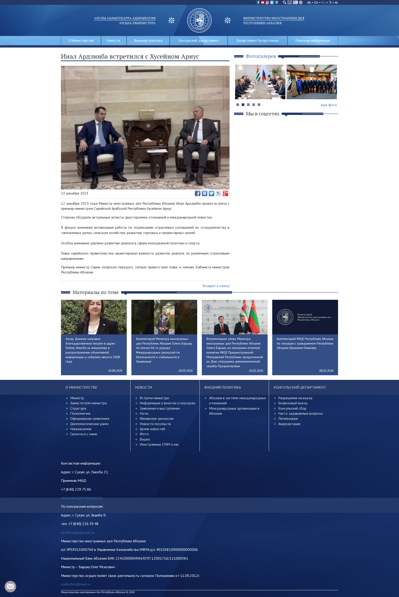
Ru (323, 2)
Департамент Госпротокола (257, 40)
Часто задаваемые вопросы (300, 413)
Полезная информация (313, 40)
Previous (240, 90)
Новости (113, 40)
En (316, 2)
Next (332, 90)
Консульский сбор (292, 408)
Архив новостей (152, 428)
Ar (336, 2)
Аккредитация (289, 423)
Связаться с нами (83, 434)
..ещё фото (328, 104)
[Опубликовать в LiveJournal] (218, 193)
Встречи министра (154, 398)
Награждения (80, 428)
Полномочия (80, 413)
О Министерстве (81, 40)
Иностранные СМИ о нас (159, 444)
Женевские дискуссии (157, 418)
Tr (330, 2)
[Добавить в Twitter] (211, 193)
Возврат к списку (216, 285)
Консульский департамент (198, 40)
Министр (77, 398)
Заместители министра (88, 403)
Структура (78, 408)
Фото (144, 434)
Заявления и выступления (160, 408)
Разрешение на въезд (295, 398)
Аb (309, 2)
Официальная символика (89, 418)
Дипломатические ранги (89, 423)
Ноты (144, 413)
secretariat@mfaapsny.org (82, 497)
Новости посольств (155, 423)
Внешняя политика (148, 40)
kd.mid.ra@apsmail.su (77, 532)
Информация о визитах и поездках (167, 403)
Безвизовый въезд (293, 403)
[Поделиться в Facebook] (197, 193)
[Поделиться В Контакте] (204, 193)
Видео (145, 439)
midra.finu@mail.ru (75, 584)
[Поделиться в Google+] (225, 193)
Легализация (288, 418)
